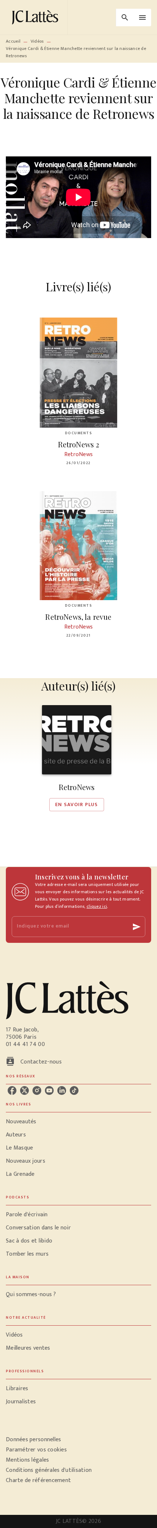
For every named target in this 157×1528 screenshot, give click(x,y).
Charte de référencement (38, 1480)
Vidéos (37, 41)
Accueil (13, 41)
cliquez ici (97, 906)
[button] (76, 758)
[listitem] (12, 1090)
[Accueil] (36, 17)
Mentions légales (27, 1460)
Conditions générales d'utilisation (49, 1470)
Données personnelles (33, 1440)
